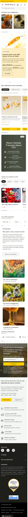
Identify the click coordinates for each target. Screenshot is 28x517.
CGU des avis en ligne (6, 510)
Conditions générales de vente (8, 507)
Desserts (5, 184)
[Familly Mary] (10, 5)
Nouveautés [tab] (5, 89)
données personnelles (16, 371)
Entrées (16, 181)
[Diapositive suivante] (24, 82)
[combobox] (13, 8)
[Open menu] (2, 5)
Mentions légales (5, 512)
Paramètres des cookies (17, 512)
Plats (23, 181)
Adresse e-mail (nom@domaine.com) (13, 356)
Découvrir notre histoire (11, 254)
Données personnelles (18, 510)
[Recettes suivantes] (25, 210)
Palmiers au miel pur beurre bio (9, 117)
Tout (4, 181)
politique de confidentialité (14, 372)
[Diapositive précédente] (21, 82)
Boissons (10, 181)
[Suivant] (25, 32)
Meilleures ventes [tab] (16, 89)
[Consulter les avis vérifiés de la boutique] (13, 497)
